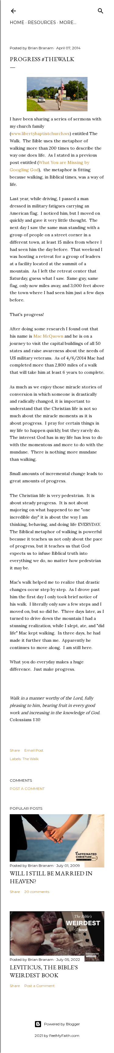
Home (17, 22)
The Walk (30, 758)
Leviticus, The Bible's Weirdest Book (44, 971)
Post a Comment (27, 788)
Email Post (33, 750)
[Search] (100, 10)
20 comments (36, 891)
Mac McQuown (48, 336)
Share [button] (15, 750)
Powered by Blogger (62, 1024)
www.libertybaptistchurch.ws (40, 133)
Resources (42, 22)
